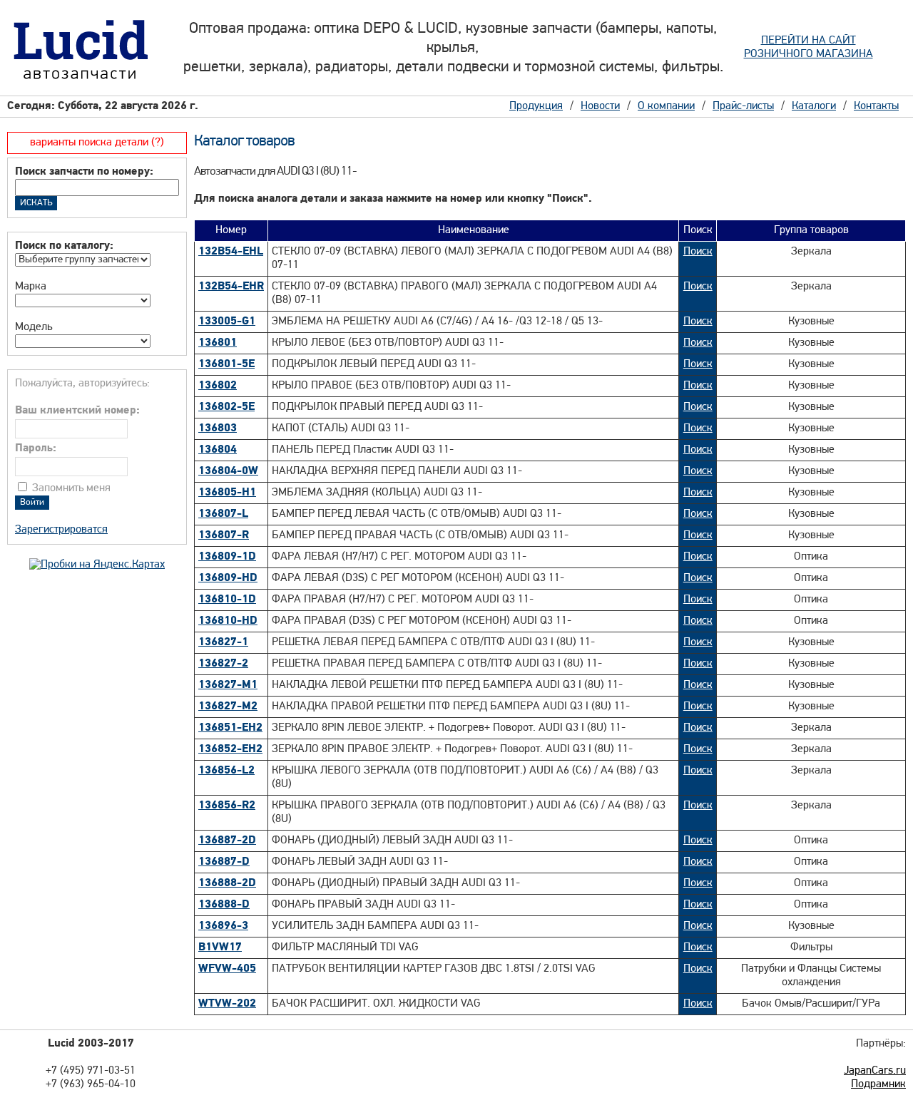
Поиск (698, 251)
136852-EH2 (230, 749)
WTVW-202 (227, 1003)
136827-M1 (227, 685)
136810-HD (227, 621)
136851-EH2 (230, 728)
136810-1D (227, 599)
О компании (666, 106)
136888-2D (227, 883)
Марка (30, 286)
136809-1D (227, 556)
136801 (217, 343)
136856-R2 (226, 805)
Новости (600, 106)
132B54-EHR (231, 286)
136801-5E (226, 364)
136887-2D (227, 840)
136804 (217, 450)
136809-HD (227, 578)
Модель (33, 327)
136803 (217, 428)
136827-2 (223, 663)
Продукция (536, 106)
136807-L (223, 514)
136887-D (224, 862)
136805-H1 (227, 492)
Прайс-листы (743, 106)
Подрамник (878, 1084)
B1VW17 (220, 947)
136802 (217, 385)
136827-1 (223, 642)
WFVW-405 (227, 969)
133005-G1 (226, 321)
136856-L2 (226, 770)
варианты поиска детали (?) (97, 142)
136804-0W (228, 471)
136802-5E (226, 407)
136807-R (223, 535)
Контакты (876, 106)
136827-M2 (227, 706)
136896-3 (223, 926)
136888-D (224, 904)
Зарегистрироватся (61, 529)
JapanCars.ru (875, 1071)
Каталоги (814, 106)
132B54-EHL (230, 251)
